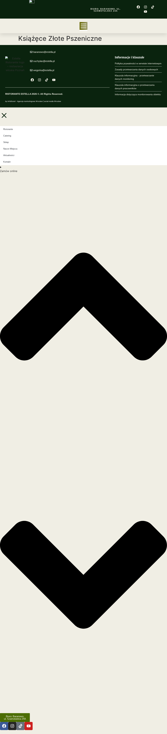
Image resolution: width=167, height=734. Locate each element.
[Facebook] (138, 7)
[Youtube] (145, 11)
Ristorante (8, 129)
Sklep (6, 142)
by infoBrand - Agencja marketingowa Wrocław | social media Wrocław (33, 101)
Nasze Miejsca (10, 149)
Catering (7, 136)
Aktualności (8, 155)
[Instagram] (145, 7)
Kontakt (7, 162)
